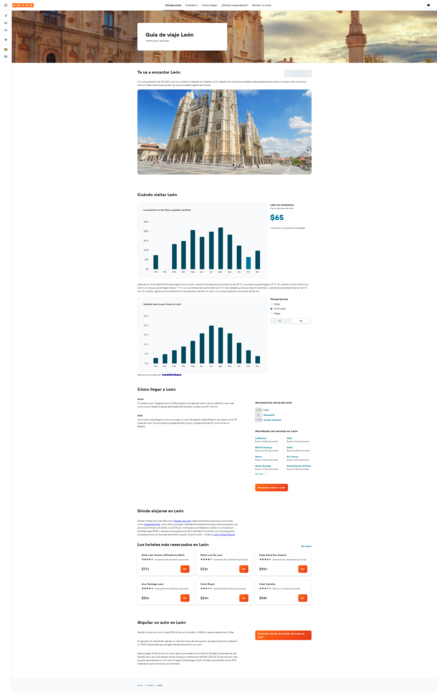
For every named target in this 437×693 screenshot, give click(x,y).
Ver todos (306, 546)
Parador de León (182, 520)
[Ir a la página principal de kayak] (23, 5)
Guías (140, 685)
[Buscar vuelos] (5, 15)
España (150, 685)
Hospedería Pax (152, 524)
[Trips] (5, 39)
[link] (271, 487)
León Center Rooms (224, 534)
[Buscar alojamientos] (5, 22)
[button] (6, 5)
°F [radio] (280, 321)
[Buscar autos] (5, 30)
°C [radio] (300, 321)
